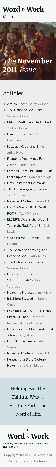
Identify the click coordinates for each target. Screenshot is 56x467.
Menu (8, 16)
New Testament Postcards (26, 183)
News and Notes (19, 201)
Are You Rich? (17, 104)
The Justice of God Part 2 (25, 262)
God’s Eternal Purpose (23, 238)
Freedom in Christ (20, 134)
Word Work (23, 9)
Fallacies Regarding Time (25, 146)
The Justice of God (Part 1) (26, 110)
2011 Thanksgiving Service (27, 189)
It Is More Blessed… (21, 298)
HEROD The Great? (21, 341)
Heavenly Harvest (20, 292)
